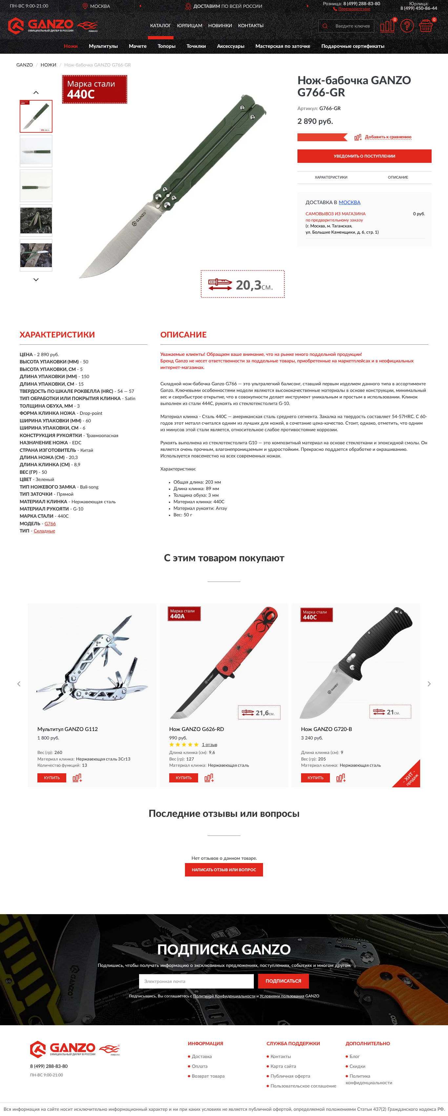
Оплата (200, 1066)
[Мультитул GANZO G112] (92, 663)
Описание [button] (398, 177)
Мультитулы (103, 46)
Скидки (357, 1066)
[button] (351, 8)
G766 (50, 524)
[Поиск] (325, 25)
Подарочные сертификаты (352, 46)
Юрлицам (189, 26)
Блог (355, 1056)
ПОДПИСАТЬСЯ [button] (283, 981)
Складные (44, 531)
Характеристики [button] (331, 177)
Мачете (138, 46)
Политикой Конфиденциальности (224, 996)
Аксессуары (230, 46)
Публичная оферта (290, 1076)
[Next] (36, 280)
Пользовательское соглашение (303, 1086)
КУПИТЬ (52, 778)
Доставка (202, 1056)
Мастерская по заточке (282, 46)
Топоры (166, 46)
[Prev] (36, 92)
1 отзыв (209, 745)
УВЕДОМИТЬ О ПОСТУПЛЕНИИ (364, 156)
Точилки (196, 46)
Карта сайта (283, 1066)
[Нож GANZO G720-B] (356, 663)
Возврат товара (208, 1076)
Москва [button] (349, 202)
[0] (425, 25)
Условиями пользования (282, 996)
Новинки (220, 26)
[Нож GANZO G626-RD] (224, 663)
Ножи (71, 46)
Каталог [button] (160, 26)
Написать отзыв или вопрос (224, 870)
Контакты (251, 26)
